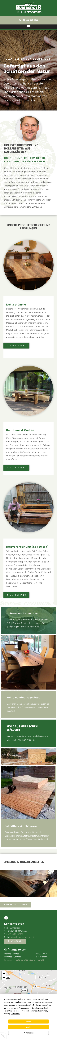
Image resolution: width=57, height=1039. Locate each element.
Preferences (29, 1033)
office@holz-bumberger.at (22, 937)
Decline (28, 1027)
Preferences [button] (15, 1014)
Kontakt (40, 960)
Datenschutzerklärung (25, 960)
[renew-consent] (3, 1036)
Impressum (9, 960)
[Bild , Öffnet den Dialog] (28, 883)
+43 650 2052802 (29, 20)
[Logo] (28, 5)
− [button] (4, 977)
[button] (28, 26)
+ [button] (4, 973)
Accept (28, 1022)
